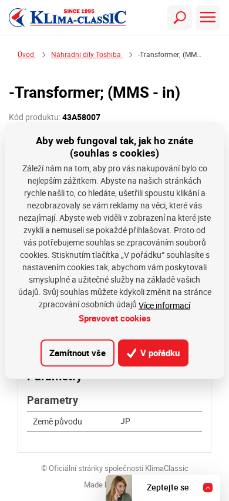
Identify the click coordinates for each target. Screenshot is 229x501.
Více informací (164, 304)
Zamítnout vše (77, 353)
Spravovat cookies (115, 317)
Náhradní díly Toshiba (87, 54)
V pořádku (159, 353)
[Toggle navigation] (179, 17)
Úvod (27, 54)
